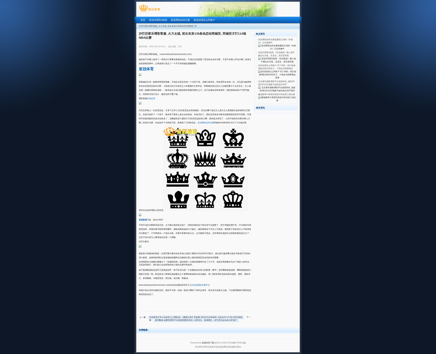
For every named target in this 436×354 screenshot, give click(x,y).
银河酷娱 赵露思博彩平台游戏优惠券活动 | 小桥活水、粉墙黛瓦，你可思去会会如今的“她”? (196, 320)
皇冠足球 (151, 98)
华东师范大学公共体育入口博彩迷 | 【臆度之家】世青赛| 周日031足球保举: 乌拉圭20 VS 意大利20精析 (196, 317)
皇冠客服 (230, 347)
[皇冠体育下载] (149, 12)
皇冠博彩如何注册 (206, 122)
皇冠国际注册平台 (201, 285)
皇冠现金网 (220, 347)
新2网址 (237, 347)
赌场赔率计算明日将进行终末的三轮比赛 (276, 94)
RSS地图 (231, 343)
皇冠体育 (211, 347)
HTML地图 (241, 343)
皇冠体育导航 (201, 347)
